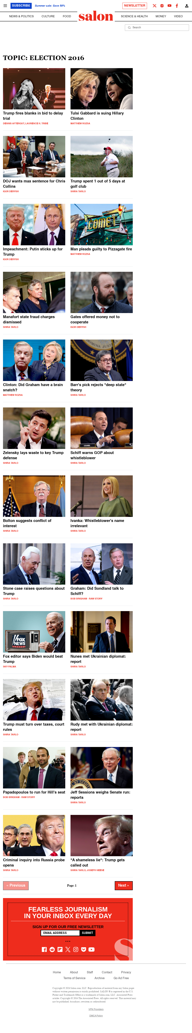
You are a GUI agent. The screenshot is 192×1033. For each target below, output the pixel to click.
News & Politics (21, 16)
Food (67, 16)
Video (178, 16)
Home (57, 972)
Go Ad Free (121, 978)
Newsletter (134, 5)
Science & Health (134, 16)
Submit (87, 933)
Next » (123, 886)
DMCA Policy (96, 1016)
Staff (90, 972)
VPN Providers (96, 1009)
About (74, 972)
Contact (107, 972)
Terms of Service (74, 978)
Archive (99, 978)
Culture (48, 16)
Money (161, 16)
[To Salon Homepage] (96, 15)
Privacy (126, 972)
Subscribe (21, 5)
